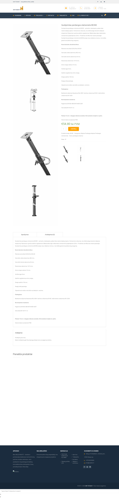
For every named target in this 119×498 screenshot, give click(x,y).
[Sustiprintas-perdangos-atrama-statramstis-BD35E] (35, 200)
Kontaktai (75, 459)
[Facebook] (97, 2)
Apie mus (75, 454)
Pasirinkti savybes (33, 366)
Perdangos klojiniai (90, 133)
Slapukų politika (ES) (66, 462)
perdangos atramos (78, 135)
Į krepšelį (73, 129)
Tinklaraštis (76, 457)
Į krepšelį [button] (56, 390)
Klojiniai (83, 133)
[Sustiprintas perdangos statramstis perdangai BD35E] (35, 99)
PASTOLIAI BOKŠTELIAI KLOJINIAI (65, 456)
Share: (63, 139)
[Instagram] (104, 2)
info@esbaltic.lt (72, 8)
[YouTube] (101, 2)
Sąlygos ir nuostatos (75, 462)
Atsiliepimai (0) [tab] (50, 234)
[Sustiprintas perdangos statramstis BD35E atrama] (35, 150)
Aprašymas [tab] (25, 234)
